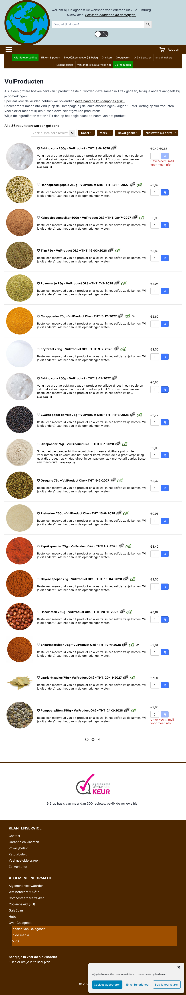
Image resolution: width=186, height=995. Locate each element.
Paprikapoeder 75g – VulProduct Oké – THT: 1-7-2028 (79, 546)
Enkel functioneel (137, 984)
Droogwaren (123, 57)
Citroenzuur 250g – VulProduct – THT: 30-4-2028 (76, 805)
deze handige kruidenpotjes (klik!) (100, 101)
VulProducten (123, 64)
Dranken (107, 57)
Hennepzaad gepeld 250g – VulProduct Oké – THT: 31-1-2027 (85, 185)
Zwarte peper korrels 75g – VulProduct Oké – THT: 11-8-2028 (85, 415)
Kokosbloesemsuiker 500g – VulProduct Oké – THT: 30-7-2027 (86, 217)
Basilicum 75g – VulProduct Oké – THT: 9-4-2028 (76, 776)
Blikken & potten (50, 57)
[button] (179, 967)
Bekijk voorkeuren (167, 984)
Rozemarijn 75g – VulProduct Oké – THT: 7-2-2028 (77, 283)
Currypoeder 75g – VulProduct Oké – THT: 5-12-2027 (79, 316)
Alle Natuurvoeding (25, 57)
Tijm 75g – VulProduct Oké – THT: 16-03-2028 (74, 250)
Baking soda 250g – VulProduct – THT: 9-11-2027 (76, 378)
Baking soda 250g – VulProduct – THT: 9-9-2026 (75, 148)
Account (174, 49)
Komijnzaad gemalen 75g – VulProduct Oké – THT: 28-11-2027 (85, 874)
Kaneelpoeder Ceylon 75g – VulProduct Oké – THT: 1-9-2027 (84, 940)
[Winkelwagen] (162, 49)
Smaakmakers (163, 57)
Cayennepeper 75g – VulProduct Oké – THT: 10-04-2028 (81, 579)
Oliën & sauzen (142, 57)
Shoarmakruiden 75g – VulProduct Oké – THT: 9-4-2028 (81, 645)
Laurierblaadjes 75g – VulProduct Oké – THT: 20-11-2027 (81, 677)
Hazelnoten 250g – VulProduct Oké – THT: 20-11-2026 (79, 612)
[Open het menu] (9, 49)
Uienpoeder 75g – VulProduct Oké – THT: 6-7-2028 (77, 444)
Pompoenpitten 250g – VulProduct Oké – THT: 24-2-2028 (82, 710)
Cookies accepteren (107, 984)
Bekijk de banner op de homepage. (110, 15)
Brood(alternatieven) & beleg (81, 57)
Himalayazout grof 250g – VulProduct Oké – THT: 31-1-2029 (83, 743)
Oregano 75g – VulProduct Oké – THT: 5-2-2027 (75, 480)
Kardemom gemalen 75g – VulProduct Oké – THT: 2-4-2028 (83, 842)
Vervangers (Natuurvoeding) (94, 64)
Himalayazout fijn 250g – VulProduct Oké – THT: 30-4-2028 (83, 973)
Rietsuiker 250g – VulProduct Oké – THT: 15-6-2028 (78, 513)
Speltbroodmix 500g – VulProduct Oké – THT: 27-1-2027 (81, 906)
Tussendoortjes (64, 64)
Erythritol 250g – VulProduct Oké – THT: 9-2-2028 (76, 349)
